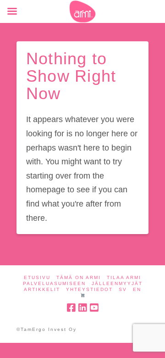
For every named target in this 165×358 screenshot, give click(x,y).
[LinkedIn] (82, 308)
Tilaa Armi (124, 277)
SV (123, 289)
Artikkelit (42, 289)
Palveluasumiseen (54, 283)
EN (137, 289)
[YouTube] (94, 308)
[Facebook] (71, 308)
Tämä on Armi (78, 277)
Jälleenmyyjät (117, 283)
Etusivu (37, 277)
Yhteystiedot (89, 289)
